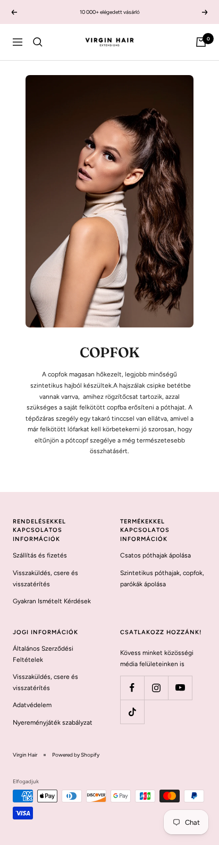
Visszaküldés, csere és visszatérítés (45, 578)
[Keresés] (38, 42)
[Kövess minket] (132, 688)
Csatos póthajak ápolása (155, 555)
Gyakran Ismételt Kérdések (52, 601)
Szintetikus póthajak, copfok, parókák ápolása (162, 578)
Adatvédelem (32, 705)
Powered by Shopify (75, 754)
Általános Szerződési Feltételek (43, 654)
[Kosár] (201, 42)
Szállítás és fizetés (40, 555)
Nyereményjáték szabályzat (52, 722)
